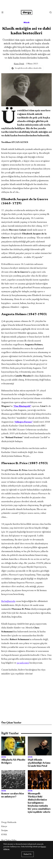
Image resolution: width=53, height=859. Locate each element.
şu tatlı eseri (23, 663)
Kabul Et (28, 854)
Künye (4, 826)
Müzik (27, 22)
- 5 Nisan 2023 (26, 64)
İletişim (4, 831)
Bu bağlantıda (8, 601)
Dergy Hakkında (8, 822)
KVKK (4, 835)
